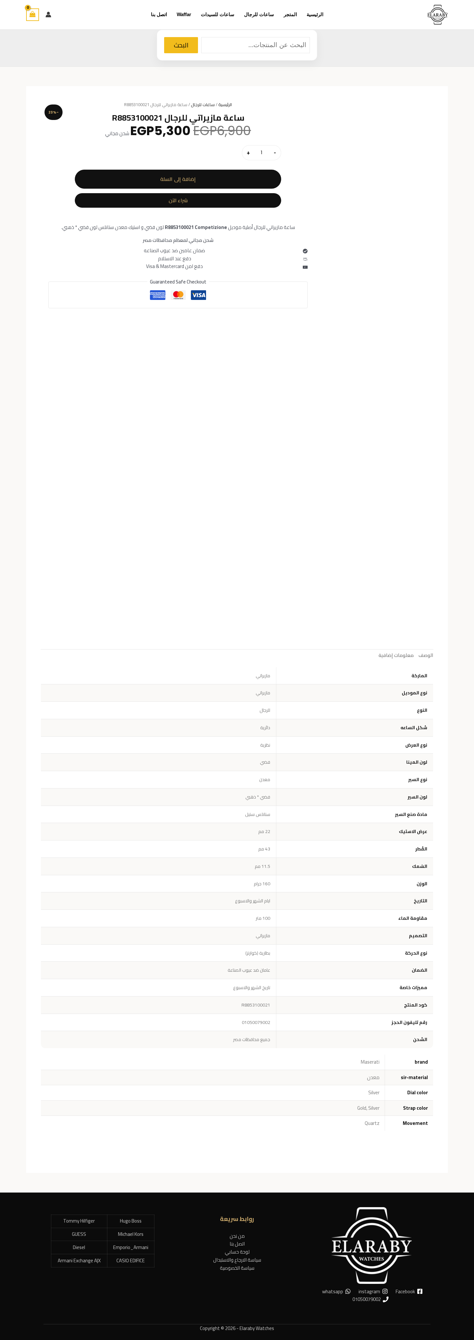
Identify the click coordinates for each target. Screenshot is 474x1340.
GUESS (79, 1234)
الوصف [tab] (426, 655)
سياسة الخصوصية (237, 1268)
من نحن (237, 1236)
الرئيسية (225, 104)
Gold (361, 1108)
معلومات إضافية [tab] (396, 655)
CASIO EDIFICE (130, 1260)
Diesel (79, 1247)
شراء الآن (178, 200)
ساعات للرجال (203, 104)
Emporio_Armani (130, 1247)
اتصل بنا (237, 1243)
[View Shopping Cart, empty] (32, 14)
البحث (181, 45)
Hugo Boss (131, 1221)
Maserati (370, 1062)
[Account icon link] (48, 14)
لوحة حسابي (237, 1251)
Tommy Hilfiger (79, 1221)
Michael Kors (130, 1234)
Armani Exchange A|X (79, 1260)
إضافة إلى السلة (178, 179)
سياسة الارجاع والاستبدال (237, 1260)
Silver (374, 1092)
